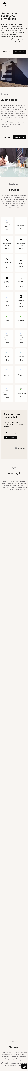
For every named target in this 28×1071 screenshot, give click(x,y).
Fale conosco (19, 52)
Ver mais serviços (12, 433)
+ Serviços (6, 52)
